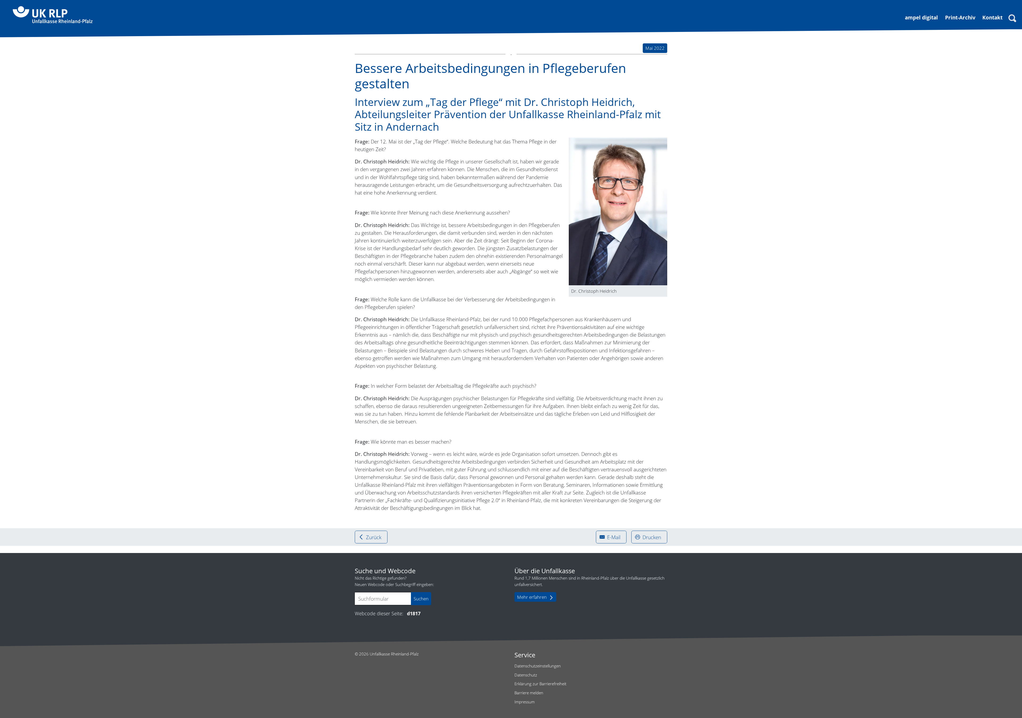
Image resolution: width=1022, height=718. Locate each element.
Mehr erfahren (532, 597)
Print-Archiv (960, 17)
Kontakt (992, 17)
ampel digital (921, 17)
